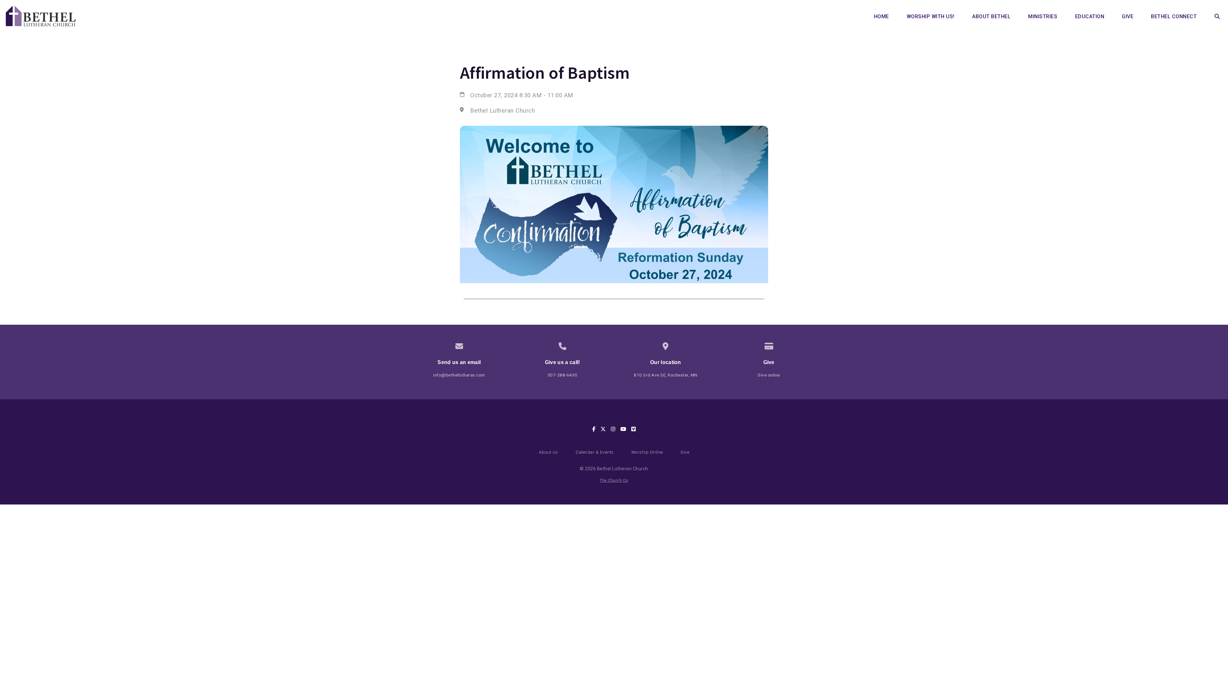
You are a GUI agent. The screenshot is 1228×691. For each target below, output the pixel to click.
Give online (769, 374)
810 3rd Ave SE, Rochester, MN (665, 374)
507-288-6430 (562, 374)
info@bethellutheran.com (459, 374)
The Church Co (614, 480)
